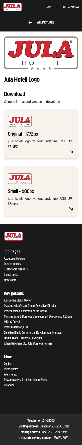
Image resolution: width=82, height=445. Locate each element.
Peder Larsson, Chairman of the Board (25, 311)
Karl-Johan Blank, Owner (17, 300)
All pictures (45, 23)
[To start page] (12, 7)
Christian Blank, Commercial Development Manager (33, 332)
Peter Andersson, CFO (16, 327)
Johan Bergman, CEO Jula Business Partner (28, 343)
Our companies (12, 264)
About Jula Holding (14, 258)
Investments (11, 274)
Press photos (11, 369)
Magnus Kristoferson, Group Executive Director (30, 305)
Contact (8, 363)
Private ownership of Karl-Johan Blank (25, 380)
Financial (9, 385)
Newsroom (10, 280)
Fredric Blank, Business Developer (23, 338)
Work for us (10, 374)
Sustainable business (16, 269)
